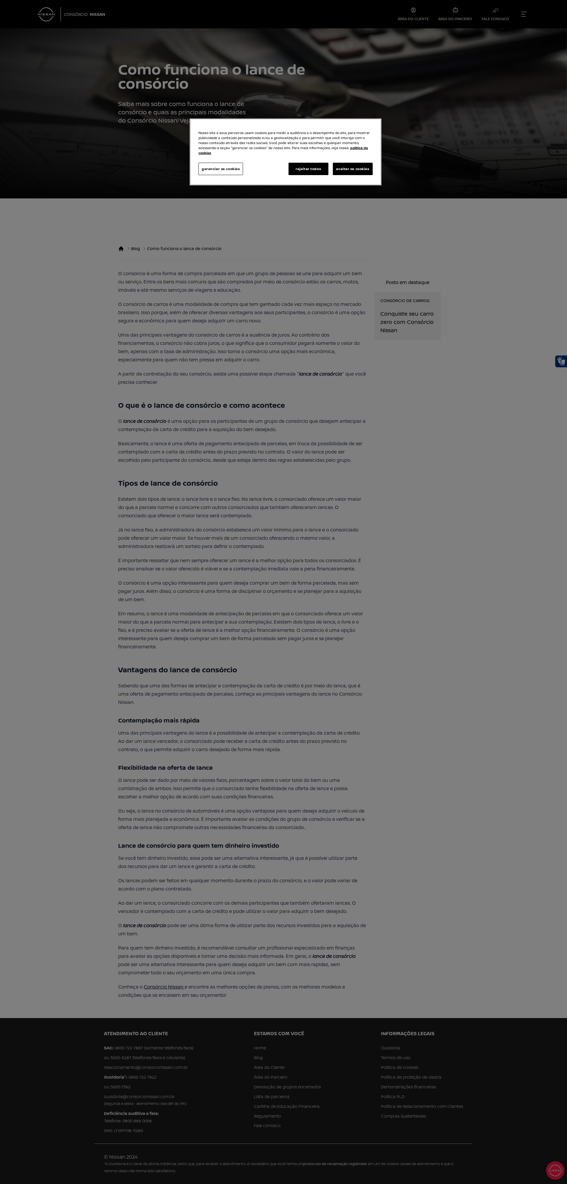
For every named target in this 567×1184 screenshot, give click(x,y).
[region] (286, 151)
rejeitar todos (308, 169)
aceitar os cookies (352, 169)
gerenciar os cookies (221, 169)
